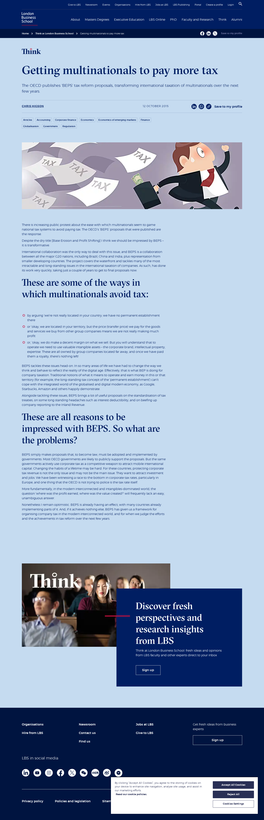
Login (231, 5)
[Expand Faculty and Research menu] (216, 19)
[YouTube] (37, 773)
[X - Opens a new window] (215, 33)
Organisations (122, 5)
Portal (198, 5)
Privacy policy (32, 801)
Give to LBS (74, 5)
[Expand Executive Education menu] (146, 19)
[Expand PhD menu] (179, 19)
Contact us (87, 733)
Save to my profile (231, 33)
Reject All (233, 794)
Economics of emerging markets (117, 120)
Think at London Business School (54, 33)
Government (50, 126)
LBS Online (157, 19)
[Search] (240, 4)
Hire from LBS (143, 5)
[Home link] (29, 19)
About (75, 19)
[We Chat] (84, 773)
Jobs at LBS (161, 5)
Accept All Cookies (233, 785)
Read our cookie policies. (131, 794)
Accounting (43, 120)
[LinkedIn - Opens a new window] (194, 106)
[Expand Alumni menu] (244, 19)
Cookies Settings (233, 804)
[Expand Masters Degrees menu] (111, 19)
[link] (148, 670)
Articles (27, 120)
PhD (173, 19)
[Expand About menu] (82, 19)
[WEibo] (107, 773)
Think (222, 19)
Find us (84, 741)
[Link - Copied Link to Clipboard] (208, 106)
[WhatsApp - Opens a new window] (201, 106)
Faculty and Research (198, 19)
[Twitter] (72, 773)
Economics (87, 120)
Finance (145, 120)
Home (25, 33)
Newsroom (91, 5)
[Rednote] (95, 773)
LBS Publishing (181, 5)
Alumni (236, 19)
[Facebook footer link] (60, 773)
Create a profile (214, 5)
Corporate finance (65, 120)
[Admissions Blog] (118, 773)
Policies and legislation (73, 801)
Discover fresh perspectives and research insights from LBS (170, 623)
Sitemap (108, 801)
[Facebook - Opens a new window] (202, 33)
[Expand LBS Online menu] (168, 19)
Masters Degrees (97, 19)
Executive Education (129, 19)
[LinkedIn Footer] (26, 773)
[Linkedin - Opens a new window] (208, 33)
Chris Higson (33, 106)
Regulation (68, 126)
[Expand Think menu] (229, 19)
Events (106, 5)
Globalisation (31, 126)
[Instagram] (49, 773)
